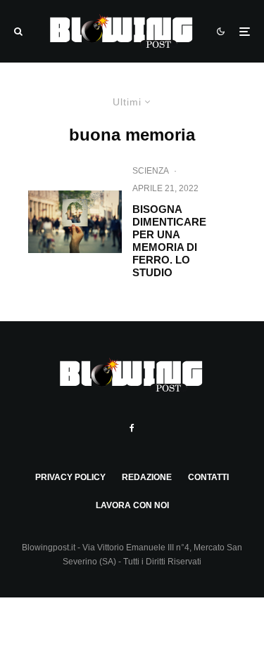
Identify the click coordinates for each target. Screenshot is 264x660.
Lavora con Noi (132, 505)
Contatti (208, 477)
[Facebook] (132, 428)
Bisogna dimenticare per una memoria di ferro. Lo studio (169, 240)
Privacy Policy (70, 477)
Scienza (150, 171)
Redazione (147, 477)
